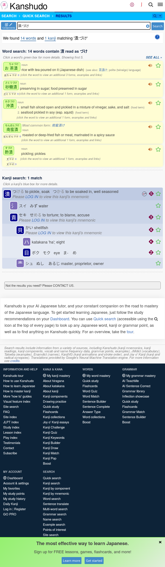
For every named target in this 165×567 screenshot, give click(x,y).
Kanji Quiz (50, 432)
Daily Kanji (10, 503)
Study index (11, 427)
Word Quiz (89, 391)
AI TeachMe (130, 380)
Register (20, 509)
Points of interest (54, 529)
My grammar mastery (140, 375)
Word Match (90, 396)
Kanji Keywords (53, 437)
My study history (14, 498)
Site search (11, 406)
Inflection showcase (135, 396)
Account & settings (16, 483)
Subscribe (10, 453)
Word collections (93, 416)
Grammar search (54, 514)
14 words (28, 38)
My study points (13, 493)
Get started (94, 560)
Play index (10, 437)
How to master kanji (17, 391)
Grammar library (133, 391)
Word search (52, 498)
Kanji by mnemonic (56, 493)
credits (15, 360)
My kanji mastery (58, 375)
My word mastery (98, 375)
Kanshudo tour (13, 375)
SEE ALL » (154, 57)
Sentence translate (56, 503)
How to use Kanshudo (18, 380)
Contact (8, 447)
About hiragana (53, 380)
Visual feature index (16, 401)
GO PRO (9, 514)
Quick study (51, 406)
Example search (54, 524)
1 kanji (50, 38)
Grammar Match (133, 411)
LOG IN (31, 196)
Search (158, 26)
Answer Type (91, 411)
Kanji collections (54, 416)
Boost (47, 463)
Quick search (104, 318)
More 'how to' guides (17, 396)
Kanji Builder (51, 442)
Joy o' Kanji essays (56, 422)
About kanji (50, 391)
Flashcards (50, 411)
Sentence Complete (96, 406)
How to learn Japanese (19, 386)
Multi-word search (55, 509)
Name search (52, 519)
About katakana (53, 386)
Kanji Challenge (54, 427)
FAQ (6, 411)
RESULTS (64, 15)
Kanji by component (56, 488)
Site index (10, 416)
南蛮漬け (58, 125)
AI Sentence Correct (136, 386)
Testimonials (11, 442)
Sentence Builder (94, 401)
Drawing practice (54, 401)
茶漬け (103, 70)
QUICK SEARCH (36, 15)
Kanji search (51, 483)
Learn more (71, 560)
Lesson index (12, 432)
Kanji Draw (50, 447)
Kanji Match (51, 453)
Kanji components (55, 396)
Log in (7, 509)
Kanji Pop (49, 458)
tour (130, 331)
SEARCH (9, 15)
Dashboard (59, 318)
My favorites (11, 488)
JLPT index (11, 422)
